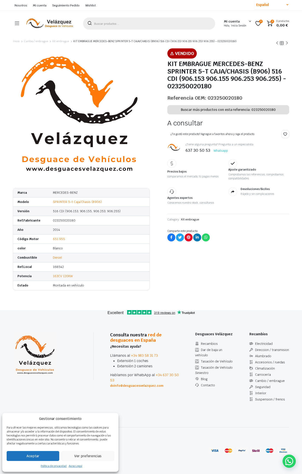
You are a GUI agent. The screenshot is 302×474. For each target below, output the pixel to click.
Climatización (265, 368)
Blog (204, 379)
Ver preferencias (87, 456)
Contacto (208, 385)
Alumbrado (263, 356)
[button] (285, 134)
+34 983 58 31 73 (144, 355)
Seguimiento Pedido (66, 5)
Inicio (16, 41)
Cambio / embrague (36, 41)
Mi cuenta (39, 5)
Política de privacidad (53, 466)
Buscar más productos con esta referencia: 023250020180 (228, 110)
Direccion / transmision (272, 350)
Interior (260, 393)
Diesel (57, 258)
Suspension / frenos (270, 399)
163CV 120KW (63, 276)
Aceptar (33, 456)
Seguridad (262, 387)
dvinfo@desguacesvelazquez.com (136, 386)
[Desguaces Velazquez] (50, 23)
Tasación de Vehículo (217, 361)
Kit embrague (60, 41)
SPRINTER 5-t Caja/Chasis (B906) (77, 202)
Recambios (209, 344)
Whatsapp (221, 151)
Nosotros (21, 5)
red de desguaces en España (136, 337)
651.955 (59, 239)
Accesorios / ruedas (270, 362)
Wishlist (90, 5)
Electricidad (264, 344)
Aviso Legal (75, 466)
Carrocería (263, 375)
